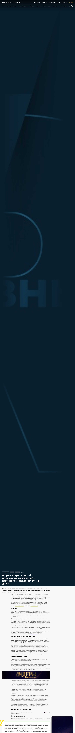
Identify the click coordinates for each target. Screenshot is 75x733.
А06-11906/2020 (34, 606)
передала (45, 712)
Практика (11, 572)
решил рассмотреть (19, 606)
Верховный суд (17, 572)
